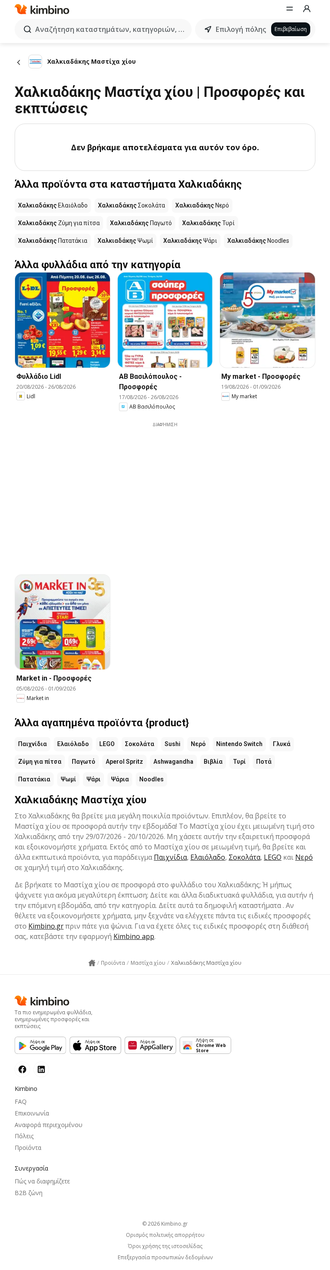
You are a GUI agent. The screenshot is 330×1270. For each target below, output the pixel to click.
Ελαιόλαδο (73, 743)
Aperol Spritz (124, 761)
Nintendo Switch (239, 743)
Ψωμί (68, 779)
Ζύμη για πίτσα (39, 761)
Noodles (151, 779)
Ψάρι (93, 779)
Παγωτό (83, 761)
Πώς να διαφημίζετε (42, 1181)
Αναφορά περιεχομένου (48, 1125)
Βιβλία (213, 761)
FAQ (21, 1101)
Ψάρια (120, 779)
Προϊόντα (28, 1147)
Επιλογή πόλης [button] (241, 29)
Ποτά (264, 761)
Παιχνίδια (32, 743)
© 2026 (165, 1223)
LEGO (107, 743)
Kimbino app (133, 936)
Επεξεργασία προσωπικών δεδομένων (165, 1257)
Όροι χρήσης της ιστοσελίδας (165, 1246)
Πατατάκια (34, 779)
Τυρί (239, 761)
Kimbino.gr (46, 926)
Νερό (198, 743)
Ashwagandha (173, 761)
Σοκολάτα (139, 743)
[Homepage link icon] (92, 963)
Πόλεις (24, 1136)
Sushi (172, 743)
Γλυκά (281, 743)
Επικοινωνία (32, 1113)
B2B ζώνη (29, 1193)
